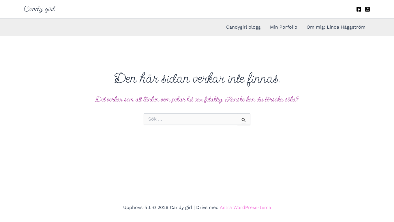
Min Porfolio (283, 27)
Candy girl (39, 9)
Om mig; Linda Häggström (336, 27)
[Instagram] (367, 9)
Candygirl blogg (243, 27)
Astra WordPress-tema (245, 207)
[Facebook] (358, 9)
